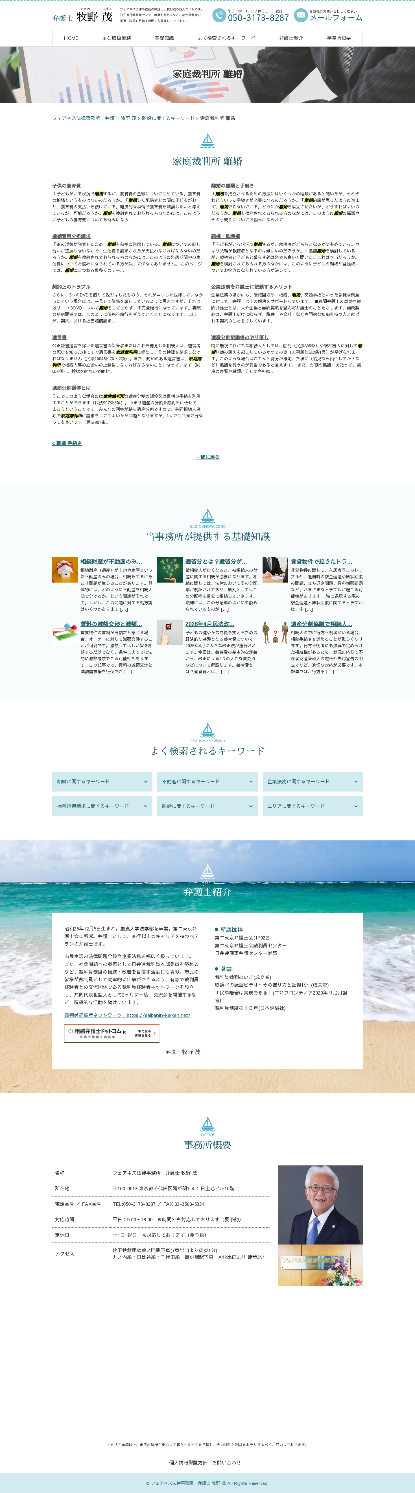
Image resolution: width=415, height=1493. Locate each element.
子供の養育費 (66, 185)
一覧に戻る (208, 457)
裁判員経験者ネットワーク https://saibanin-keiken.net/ (127, 1015)
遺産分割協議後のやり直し (240, 337)
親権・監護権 (225, 236)
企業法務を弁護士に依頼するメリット (252, 286)
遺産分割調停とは (71, 387)
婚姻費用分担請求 (71, 236)
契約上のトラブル (71, 286)
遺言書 (59, 337)
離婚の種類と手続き (232, 185)
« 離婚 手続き (67, 443)
